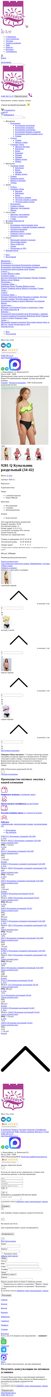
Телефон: (5, 1269)
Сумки (13, 219)
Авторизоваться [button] (7, 1234)
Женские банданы (22, 147)
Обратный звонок (21, 96)
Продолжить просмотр (10, 751)
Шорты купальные (18, 181)
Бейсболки (19, 149)
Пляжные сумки (17, 236)
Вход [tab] (3, 1241)
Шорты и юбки (21, 142)
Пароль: (5, 1277)
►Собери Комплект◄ (15, 221)
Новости (9, 47)
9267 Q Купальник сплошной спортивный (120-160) (22, 938)
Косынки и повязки (23, 197)
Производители (12, 250)
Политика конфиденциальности (34, 1157)
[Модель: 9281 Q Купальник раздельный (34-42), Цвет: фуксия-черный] (17, 460)
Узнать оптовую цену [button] (9, 561)
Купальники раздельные (25, 125)
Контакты (10, 49)
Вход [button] (8, 255)
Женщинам (5, 261)
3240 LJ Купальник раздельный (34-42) (24, 1012)
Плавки (18, 136)
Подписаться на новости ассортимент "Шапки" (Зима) (26, 1284)
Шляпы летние (21, 174)
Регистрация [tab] (10, 1241)
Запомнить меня (10, 1254)
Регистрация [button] (11, 257)
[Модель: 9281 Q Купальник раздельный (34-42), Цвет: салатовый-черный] (6, 460)
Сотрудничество (12, 39)
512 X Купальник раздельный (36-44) (23, 985)
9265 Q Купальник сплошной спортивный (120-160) (22, 881)
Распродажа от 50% (18, 248)
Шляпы (18, 161)
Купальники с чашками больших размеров (27, 227)
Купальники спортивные (25, 130)
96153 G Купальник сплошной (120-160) (24, 841)
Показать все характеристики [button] (13, 535)
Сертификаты (11, 52)
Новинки (4, 312)
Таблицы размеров (13, 43)
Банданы (18, 191)
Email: (4, 1267)
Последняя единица (18, 242)
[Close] (3, 771)
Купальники (15, 123)
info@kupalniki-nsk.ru (9, 358)
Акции (13, 246)
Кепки (17, 151)
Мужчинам (5, 282)
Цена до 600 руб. (17, 244)
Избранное (9, 115)
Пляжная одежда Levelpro (20, 233)
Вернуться (5, 484)
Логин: (4, 1261)
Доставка (9, 41)
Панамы (18, 155)
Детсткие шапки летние (25, 202)
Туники (18, 140)
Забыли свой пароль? (9, 1256)
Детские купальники (18, 229)
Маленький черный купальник (22, 240)
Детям (3, 290)
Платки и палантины (19, 217)
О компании (6, 1130)
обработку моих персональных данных (32, 1202)
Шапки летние (21, 159)
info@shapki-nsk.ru (8, 1393)
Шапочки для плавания (19, 208)
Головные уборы (17, 145)
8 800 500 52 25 (7, 96)
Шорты (13, 210)
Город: (4, 1272)
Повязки (18, 157)
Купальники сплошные (24, 128)
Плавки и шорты (17, 206)
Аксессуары (6, 305)
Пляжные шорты (17, 178)
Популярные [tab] (11, 830)
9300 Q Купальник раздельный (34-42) (23, 898)
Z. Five (9, 476)
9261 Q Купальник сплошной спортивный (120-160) (22, 968)
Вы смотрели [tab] (11, 832)
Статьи (46, 1132)
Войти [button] (3, 58)
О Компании (11, 37)
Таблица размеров (26, 1132)
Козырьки (19, 153)
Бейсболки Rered (17, 231)
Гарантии (31, 1130)
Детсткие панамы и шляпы (26, 200)
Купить (4, 862)
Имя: (3, 1264)
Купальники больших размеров (28, 132)
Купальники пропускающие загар (29, 134)
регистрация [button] (6, 62)
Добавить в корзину (9, 568)
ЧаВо (8, 45)
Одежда (13, 138)
